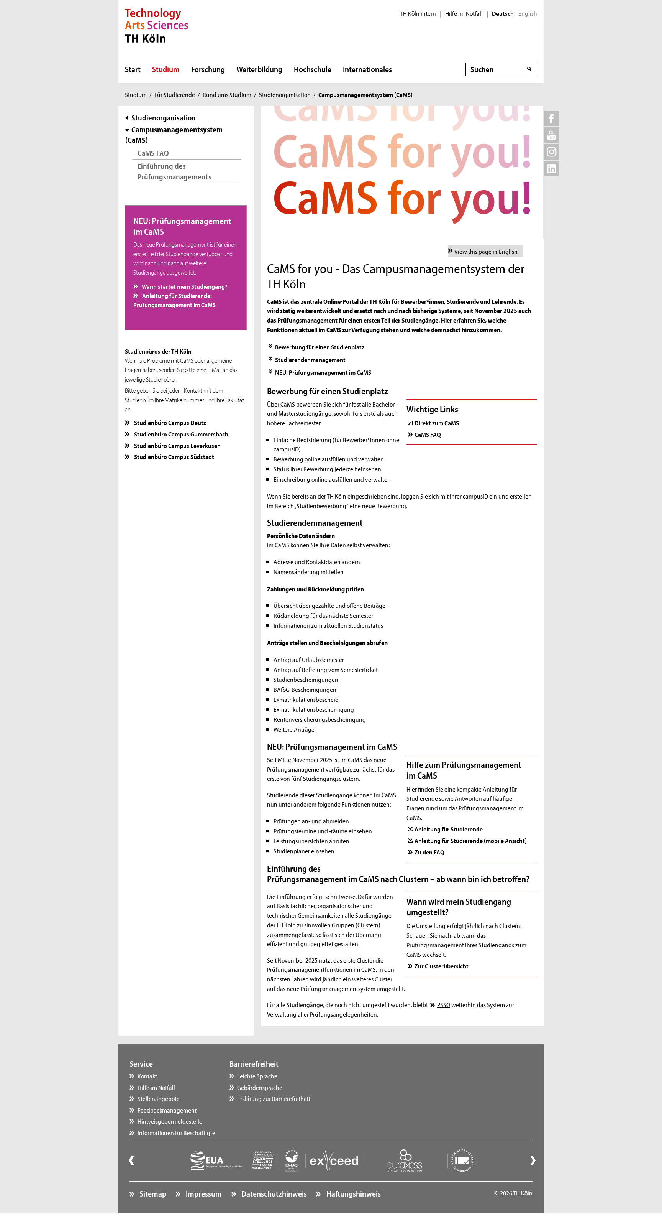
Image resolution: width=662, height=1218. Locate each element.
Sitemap (152, 1193)
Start (133, 69)
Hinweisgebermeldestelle (170, 1121)
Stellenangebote (159, 1098)
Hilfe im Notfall (464, 13)
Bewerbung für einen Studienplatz (319, 346)
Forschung (208, 69)
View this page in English (486, 251)
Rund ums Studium (227, 94)
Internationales (367, 69)
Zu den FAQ (429, 852)
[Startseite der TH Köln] (156, 24)
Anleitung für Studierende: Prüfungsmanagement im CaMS (174, 300)
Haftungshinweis (352, 1193)
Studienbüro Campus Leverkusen (177, 445)
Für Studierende (174, 94)
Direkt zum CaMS (437, 422)
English (527, 13)
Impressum (203, 1193)
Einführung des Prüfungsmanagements (174, 171)
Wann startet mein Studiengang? (184, 286)
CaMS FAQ (153, 153)
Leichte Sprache (257, 1076)
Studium (166, 69)
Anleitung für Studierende (449, 829)
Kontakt (147, 1076)
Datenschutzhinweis (273, 1193)
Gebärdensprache (259, 1087)
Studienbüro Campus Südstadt (173, 456)
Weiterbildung (259, 69)
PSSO (443, 1004)
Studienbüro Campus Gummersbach (180, 434)
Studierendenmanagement (310, 359)
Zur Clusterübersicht (442, 965)
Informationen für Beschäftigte (176, 1132)
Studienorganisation (285, 94)
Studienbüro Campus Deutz (169, 422)
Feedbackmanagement (167, 1110)
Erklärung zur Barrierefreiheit (273, 1098)
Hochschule (312, 69)
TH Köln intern (418, 13)
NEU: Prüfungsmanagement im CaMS (323, 372)
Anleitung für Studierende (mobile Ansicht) (471, 840)
